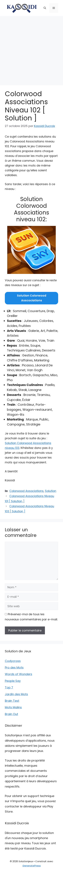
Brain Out (11, 714)
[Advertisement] (31, 49)
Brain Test (12, 701)
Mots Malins (13, 707)
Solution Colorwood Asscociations (31, 298)
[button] (44, 8)
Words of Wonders (18, 674)
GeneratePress (31, 865)
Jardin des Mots (16, 694)
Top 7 (9, 687)
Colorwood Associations (26, 491)
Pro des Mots (14, 667)
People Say (13, 681)
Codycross (13, 661)
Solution (50, 491)
